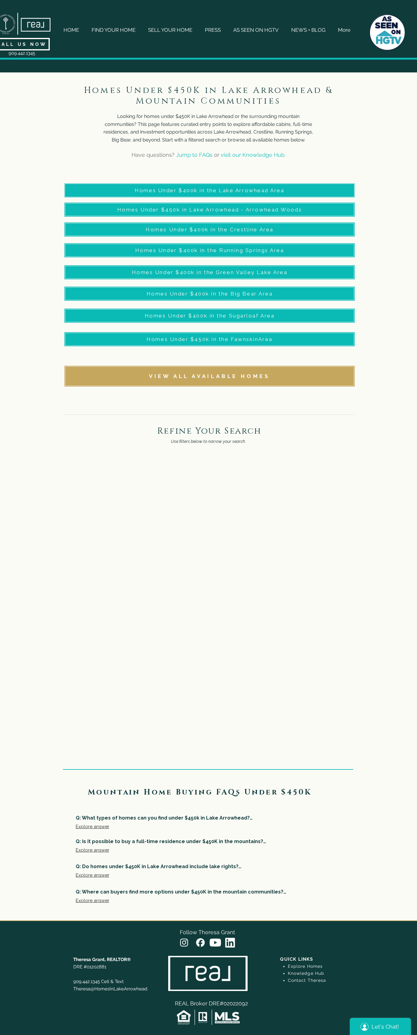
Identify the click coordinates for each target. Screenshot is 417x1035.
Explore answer (92, 826)
